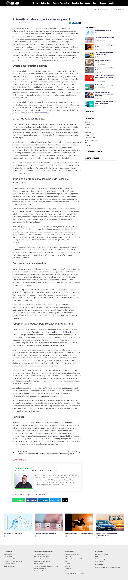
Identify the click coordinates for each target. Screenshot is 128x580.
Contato (103, 3)
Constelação (89, 124)
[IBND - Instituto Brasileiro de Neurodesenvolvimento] (12, 3)
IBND (88, 9)
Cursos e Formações (61, 3)
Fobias (87, 130)
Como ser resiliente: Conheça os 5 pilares (105, 46)
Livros (87, 135)
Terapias (88, 145)
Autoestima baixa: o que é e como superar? (41, 19)
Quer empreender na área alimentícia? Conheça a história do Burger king (105, 94)
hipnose (30, 335)
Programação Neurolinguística (66, 332)
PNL (14, 335)
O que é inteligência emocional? (104, 37)
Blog (94, 3)
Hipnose (88, 132)
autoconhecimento (41, 113)
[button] (70, 23)
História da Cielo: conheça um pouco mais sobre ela (104, 102)
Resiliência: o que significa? (103, 30)
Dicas (28, 22)
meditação (72, 378)
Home (35, 3)
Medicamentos (90, 138)
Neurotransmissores (91, 140)
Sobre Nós (45, 3)
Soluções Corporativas (81, 3)
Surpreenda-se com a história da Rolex (104, 68)
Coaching (88, 122)
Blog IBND (94, 9)
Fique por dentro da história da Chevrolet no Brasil (104, 53)
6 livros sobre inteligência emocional (102, 61)
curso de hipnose (58, 436)
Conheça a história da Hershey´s (104, 85)
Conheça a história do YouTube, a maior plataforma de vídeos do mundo (105, 77)
